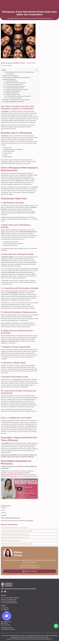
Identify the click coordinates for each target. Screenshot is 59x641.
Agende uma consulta (30, 571)
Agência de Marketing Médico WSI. (44, 639)
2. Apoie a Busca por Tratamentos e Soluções (15, 82)
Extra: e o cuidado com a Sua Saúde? (14, 98)
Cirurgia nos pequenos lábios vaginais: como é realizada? (17, 531)
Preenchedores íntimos (7, 475)
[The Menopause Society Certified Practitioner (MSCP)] (6, 615)
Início (9, 18)
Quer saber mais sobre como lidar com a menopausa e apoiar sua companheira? (20, 73)
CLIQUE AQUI (29, 521)
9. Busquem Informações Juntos (12, 94)
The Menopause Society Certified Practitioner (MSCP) (8, 628)
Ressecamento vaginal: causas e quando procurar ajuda (16, 544)
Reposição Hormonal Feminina (16, 473)
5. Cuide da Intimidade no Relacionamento (14, 87)
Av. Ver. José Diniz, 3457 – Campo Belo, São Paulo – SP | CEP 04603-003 (10, 598)
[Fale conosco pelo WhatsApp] (56, 626)
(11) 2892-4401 (4, 608)
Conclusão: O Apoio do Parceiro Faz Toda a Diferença (16, 100)
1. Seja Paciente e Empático (11, 81)
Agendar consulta (6, 506)
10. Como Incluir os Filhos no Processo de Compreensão (18, 96)
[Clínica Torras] (6, 585)
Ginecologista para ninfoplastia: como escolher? (14, 528)
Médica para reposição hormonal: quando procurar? (15, 534)
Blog (12, 18)
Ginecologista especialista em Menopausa (13, 101)
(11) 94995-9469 (5, 609)
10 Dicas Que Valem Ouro (9, 79)
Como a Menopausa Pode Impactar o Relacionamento (16, 77)
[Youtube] (5, 591)
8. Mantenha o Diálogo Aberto (11, 93)
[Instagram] (2, 591)
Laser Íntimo (13, 476)
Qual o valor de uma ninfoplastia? (10, 541)
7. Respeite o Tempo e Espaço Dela (13, 91)
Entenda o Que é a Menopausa (10, 75)
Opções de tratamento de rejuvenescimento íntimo (15, 537)
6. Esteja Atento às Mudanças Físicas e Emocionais (16, 89)
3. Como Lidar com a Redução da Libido (14, 84)
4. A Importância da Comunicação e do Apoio (15, 86)
